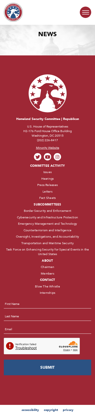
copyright (51, 410)
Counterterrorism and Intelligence (48, 230)
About (47, 261)
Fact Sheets (47, 198)
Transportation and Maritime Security (47, 243)
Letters (47, 192)
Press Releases (47, 185)
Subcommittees (47, 204)
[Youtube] (47, 156)
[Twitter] (37, 156)
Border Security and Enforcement (47, 211)
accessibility (30, 410)
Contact (47, 280)
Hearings (47, 179)
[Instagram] (57, 156)
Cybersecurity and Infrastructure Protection (47, 217)
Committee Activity (47, 166)
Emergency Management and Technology (47, 224)
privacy (68, 410)
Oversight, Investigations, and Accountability (47, 237)
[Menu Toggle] (85, 12)
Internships (47, 293)
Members (47, 274)
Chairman (47, 267)
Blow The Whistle (47, 286)
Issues (47, 172)
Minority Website (47, 148)
